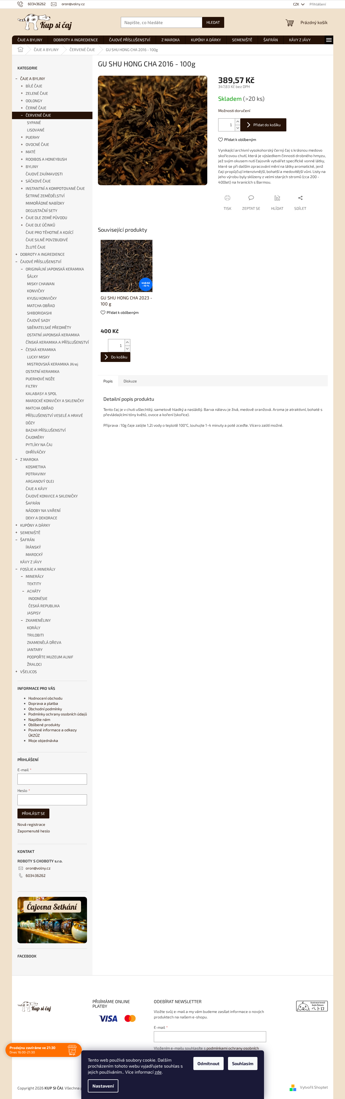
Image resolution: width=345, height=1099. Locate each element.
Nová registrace (31, 824)
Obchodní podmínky (45, 708)
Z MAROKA (29, 459)
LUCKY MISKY (38, 357)
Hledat (213, 22)
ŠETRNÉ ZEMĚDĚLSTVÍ (45, 195)
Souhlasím (242, 1063)
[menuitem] (30, 40)
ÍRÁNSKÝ (33, 547)
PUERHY (33, 137)
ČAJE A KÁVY (36, 488)
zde (158, 1071)
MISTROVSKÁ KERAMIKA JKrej (52, 364)
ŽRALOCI (34, 664)
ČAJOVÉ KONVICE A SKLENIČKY (52, 496)
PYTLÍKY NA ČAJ (39, 444)
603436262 (36, 875)
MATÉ (30, 151)
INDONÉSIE (37, 598)
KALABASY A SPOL (41, 393)
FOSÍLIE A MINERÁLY (37, 569)
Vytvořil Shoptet (314, 1087)
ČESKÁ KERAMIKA (41, 349)
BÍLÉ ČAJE (34, 86)
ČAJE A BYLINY (32, 78)
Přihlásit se (33, 813)
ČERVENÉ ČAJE (38, 115)
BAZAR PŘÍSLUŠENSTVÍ (46, 430)
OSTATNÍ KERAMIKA (42, 371)
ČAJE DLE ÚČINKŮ (40, 225)
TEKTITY (34, 583)
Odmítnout (208, 1063)
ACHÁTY (34, 591)
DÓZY (30, 422)
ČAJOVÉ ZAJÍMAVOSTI (44, 174)
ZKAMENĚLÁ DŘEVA (44, 642)
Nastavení (103, 1085)
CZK (296, 4)
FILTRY (31, 386)
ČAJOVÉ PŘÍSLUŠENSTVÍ (40, 261)
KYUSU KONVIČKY (42, 298)
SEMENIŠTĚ (30, 532)
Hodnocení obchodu (45, 698)
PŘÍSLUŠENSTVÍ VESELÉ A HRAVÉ (54, 415)
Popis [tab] (108, 381)
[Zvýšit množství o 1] (237, 122)
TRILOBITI (35, 635)
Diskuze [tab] (130, 381)
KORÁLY (33, 627)
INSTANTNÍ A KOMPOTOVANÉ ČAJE (55, 188)
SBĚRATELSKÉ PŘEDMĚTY (49, 327)
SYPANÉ (34, 122)
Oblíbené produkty (44, 724)
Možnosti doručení (234, 110)
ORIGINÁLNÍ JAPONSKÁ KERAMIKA (55, 269)
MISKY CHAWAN (41, 283)
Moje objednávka (43, 740)
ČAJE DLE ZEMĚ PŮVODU (46, 217)
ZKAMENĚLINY (38, 620)
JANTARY (35, 649)
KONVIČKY (35, 290)
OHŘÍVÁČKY (36, 452)
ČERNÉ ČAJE (36, 107)
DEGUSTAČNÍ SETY (41, 210)
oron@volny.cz (38, 868)
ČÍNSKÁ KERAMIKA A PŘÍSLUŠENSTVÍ (57, 342)
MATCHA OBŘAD (41, 305)
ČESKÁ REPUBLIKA (44, 605)
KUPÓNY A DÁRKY (35, 525)
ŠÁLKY (32, 276)
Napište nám (39, 719)
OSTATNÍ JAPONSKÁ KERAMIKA (53, 334)
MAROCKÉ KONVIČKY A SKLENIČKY (55, 400)
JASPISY (34, 613)
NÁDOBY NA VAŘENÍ (43, 510)
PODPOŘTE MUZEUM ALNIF (50, 657)
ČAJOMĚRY (35, 437)
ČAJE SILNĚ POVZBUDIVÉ (47, 239)
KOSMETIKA (36, 466)
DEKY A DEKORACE (41, 517)
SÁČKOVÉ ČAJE (38, 181)
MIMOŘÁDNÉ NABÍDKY (45, 203)
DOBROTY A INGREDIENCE (42, 254)
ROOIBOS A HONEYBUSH (46, 159)
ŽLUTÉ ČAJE (36, 247)
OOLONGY (34, 100)
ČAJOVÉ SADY (38, 320)
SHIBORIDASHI (39, 313)
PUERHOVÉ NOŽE (40, 378)
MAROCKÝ (34, 554)
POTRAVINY (36, 474)
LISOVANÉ (35, 130)
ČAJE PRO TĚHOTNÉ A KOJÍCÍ (49, 232)
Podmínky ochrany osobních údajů (57, 714)
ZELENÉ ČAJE (37, 93)
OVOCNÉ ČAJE (37, 144)
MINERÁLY (35, 576)
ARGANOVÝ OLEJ (40, 481)
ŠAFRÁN (33, 503)
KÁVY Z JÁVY (31, 561)
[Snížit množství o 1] (237, 128)
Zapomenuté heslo (33, 831)
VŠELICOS (28, 671)
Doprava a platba (43, 703)
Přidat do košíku (267, 124)
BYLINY (32, 166)
